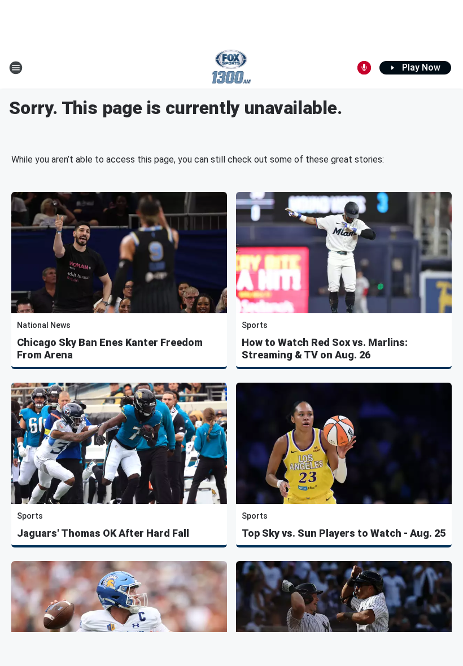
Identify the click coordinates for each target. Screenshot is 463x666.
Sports (255, 325)
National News (44, 325)
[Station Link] (231, 68)
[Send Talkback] (364, 68)
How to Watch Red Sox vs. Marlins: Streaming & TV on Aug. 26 (325, 348)
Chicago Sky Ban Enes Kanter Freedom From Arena (110, 348)
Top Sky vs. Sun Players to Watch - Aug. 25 (343, 533)
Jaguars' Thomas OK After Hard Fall (103, 533)
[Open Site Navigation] (16, 68)
